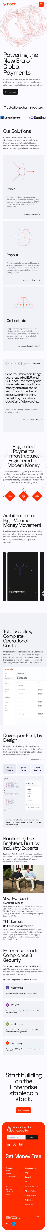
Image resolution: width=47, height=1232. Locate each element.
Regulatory (29, 1200)
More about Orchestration (27, 346)
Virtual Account (9, 768)
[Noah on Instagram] (21, 1144)
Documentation (31, 1168)
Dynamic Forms (23, 768)
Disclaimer (29, 1204)
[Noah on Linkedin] (8, 1144)
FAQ (26, 1181)
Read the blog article (31, 420)
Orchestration (11, 1176)
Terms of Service (31, 1186)
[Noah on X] (14, 1144)
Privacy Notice (30, 1191)
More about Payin (31, 214)
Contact (28, 1177)
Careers (9, 1189)
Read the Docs (35, 760)
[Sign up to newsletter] (22, 1137)
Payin (8, 1170)
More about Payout (30, 280)
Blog (26, 1172)
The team (9, 1192)
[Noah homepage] (9, 4)
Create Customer (38, 768)
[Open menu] (41, 4)
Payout (8, 1173)
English (37, 1216)
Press (8, 1194)
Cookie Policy (30, 1195)
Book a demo (10, 92)
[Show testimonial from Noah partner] (10, 363)
